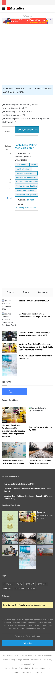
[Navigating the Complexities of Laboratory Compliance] (10, 538)
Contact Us (37, 672)
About (14, 668)
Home (7, 668)
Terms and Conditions (41, 668)
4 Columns (46, 88)
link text (30, 200)
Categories (8, 147)
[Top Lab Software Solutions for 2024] (9, 305)
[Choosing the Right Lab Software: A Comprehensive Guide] (10, 550)
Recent (26, 292)
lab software (19, 588)
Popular (10, 292)
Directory (17, 672)
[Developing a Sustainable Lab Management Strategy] (14, 450)
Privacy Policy (24, 668)
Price (7, 131)
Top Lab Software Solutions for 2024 (34, 301)
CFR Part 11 (42, 584)
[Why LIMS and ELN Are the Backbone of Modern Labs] (9, 365)
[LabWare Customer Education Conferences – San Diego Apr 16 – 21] (9, 320)
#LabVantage (8, 584)
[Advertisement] (27, 54)
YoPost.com (27, 16)
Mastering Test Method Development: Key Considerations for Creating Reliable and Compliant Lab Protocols (36, 347)
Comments (43, 292)
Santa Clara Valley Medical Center (25, 146)
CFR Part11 (30, 584)
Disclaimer (26, 672)
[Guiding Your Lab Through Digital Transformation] (41, 450)
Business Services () (10, 182)
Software (31, 588)
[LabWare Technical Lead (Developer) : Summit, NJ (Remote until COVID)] (9, 336)
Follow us (6, 596)
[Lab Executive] (17, 8)
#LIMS (19, 584)
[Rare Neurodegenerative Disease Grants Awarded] (10, 521)
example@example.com (25, 207)
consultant (7, 588)
